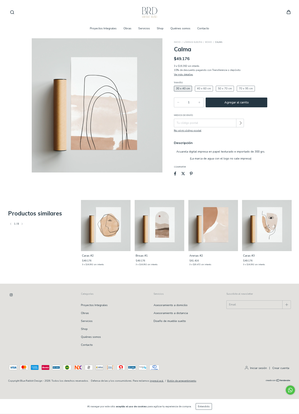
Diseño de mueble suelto (170, 321)
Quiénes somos (180, 28)
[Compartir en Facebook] (175, 174)
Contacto (203, 28)
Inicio (177, 42)
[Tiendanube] (278, 381)
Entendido (204, 406)
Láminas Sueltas (193, 42)
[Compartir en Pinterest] (191, 174)
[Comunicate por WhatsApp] (290, 390)
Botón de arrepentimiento (181, 380)
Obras (127, 28)
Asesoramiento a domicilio (171, 305)
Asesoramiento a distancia (171, 313)
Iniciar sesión (258, 368)
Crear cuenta (280, 368)
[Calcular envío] (240, 123)
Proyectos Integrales (103, 28)
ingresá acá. (157, 380)
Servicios (144, 28)
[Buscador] (12, 12)
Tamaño (178, 82)
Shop (160, 28)
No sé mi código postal (187, 130)
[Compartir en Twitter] (183, 174)
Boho (208, 42)
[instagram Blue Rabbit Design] (11, 295)
